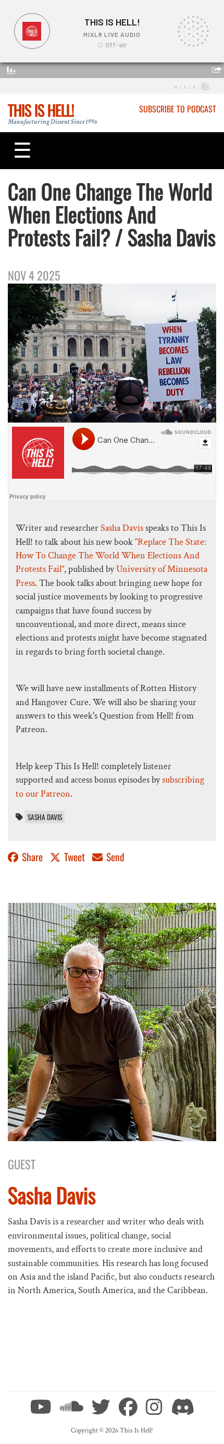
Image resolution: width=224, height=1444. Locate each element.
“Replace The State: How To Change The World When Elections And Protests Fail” (111, 556)
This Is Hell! (41, 110)
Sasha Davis (122, 528)
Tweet (74, 856)
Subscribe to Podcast (177, 109)
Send (114, 856)
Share (32, 856)
